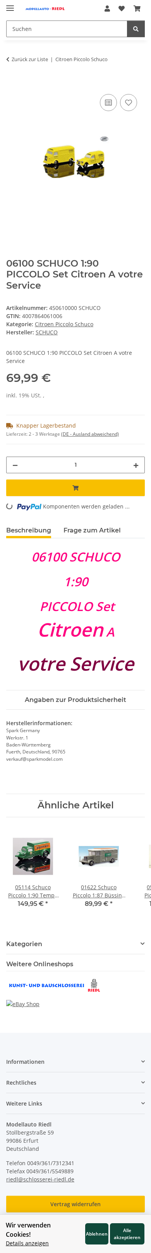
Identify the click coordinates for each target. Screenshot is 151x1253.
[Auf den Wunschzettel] (128, 102)
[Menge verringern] (15, 465)
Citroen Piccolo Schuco (64, 324)
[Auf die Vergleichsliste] (108, 102)
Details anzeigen (27, 1243)
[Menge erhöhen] (135, 465)
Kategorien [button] (24, 944)
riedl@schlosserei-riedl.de (40, 1179)
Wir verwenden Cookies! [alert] (28, 1230)
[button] (107, 8)
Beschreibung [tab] (28, 530)
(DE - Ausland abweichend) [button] (90, 434)
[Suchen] (136, 29)
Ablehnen (97, 1234)
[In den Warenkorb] (12, 83)
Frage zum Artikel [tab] (92, 530)
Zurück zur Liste (30, 59)
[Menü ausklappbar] (10, 5)
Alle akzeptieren (127, 1233)
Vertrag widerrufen (75, 1204)
